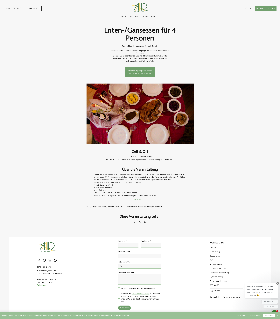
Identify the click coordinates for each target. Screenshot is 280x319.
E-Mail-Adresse (124, 251)
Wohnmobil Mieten (218, 281)
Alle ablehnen (255, 315)
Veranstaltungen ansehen (140, 73)
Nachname (146, 241)
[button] (261, 290)
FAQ (211, 260)
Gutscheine (215, 256)
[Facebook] (39, 260)
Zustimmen (269, 315)
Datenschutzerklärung (219, 273)
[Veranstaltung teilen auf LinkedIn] (145, 222)
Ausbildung (215, 252)
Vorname (122, 241)
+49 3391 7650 (46, 282)
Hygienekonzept (217, 277)
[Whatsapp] (55, 260)
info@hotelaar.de (49, 279)
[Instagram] (44, 260)
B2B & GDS (214, 285)
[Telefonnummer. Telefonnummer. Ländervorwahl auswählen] (121, 266)
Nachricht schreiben (126, 272)
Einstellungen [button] (241, 315)
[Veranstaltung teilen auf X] (140, 222)
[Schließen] (277, 315)
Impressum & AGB (218, 268)
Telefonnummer (124, 262)
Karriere (213, 248)
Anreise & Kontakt (217, 264)
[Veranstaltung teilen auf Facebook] (135, 222)
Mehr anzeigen (140, 199)
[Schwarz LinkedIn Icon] (50, 260)
